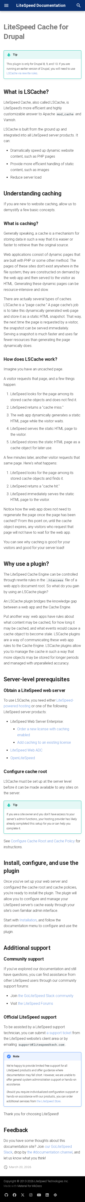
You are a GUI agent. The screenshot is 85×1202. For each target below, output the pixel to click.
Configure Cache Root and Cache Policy (43, 841)
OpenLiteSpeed (22, 758)
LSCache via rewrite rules (22, 73)
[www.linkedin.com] (47, 1194)
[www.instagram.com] (30, 1194)
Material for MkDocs (29, 1186)
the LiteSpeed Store (49, 1101)
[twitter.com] (22, 1194)
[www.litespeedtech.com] (55, 1194)
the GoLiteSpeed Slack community (45, 996)
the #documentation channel (50, 1152)
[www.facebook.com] (14, 1194)
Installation (28, 920)
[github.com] (6, 1194)
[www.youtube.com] (39, 1194)
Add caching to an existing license (44, 742)
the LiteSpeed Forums (35, 1003)
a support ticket (58, 1033)
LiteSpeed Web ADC (26, 750)
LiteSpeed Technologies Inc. (51, 1181)
